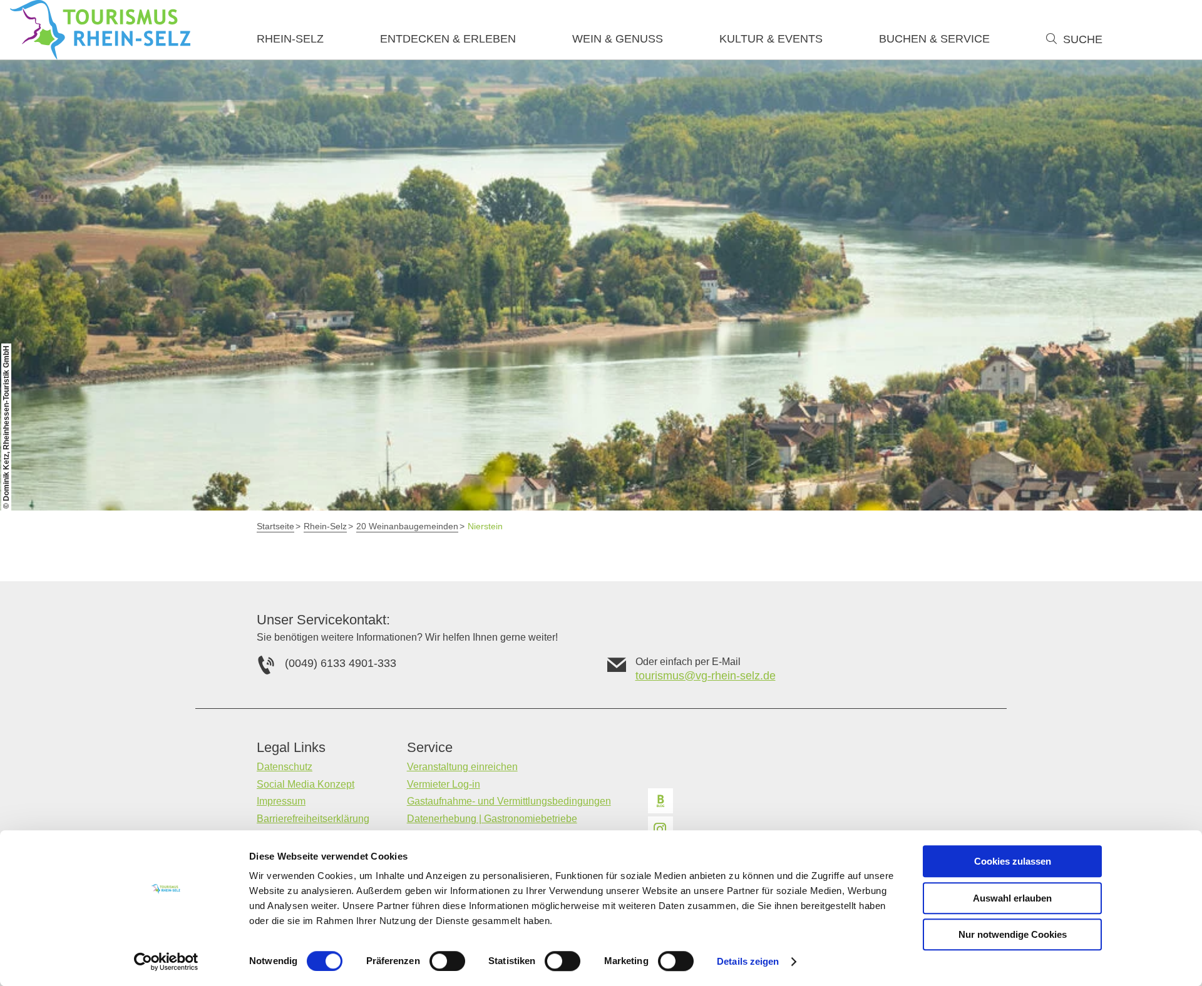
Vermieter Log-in (443, 784)
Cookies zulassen (1012, 861)
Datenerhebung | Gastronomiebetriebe (492, 818)
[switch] (447, 961)
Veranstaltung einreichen (462, 766)
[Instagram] (660, 828)
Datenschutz (284, 766)
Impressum (281, 801)
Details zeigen (748, 961)
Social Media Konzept (305, 784)
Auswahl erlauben (1012, 898)
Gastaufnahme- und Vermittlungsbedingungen (509, 801)
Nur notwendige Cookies (1012, 934)
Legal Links (291, 747)
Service (430, 747)
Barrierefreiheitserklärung (313, 818)
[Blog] (660, 800)
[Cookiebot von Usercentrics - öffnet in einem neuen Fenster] (166, 961)
